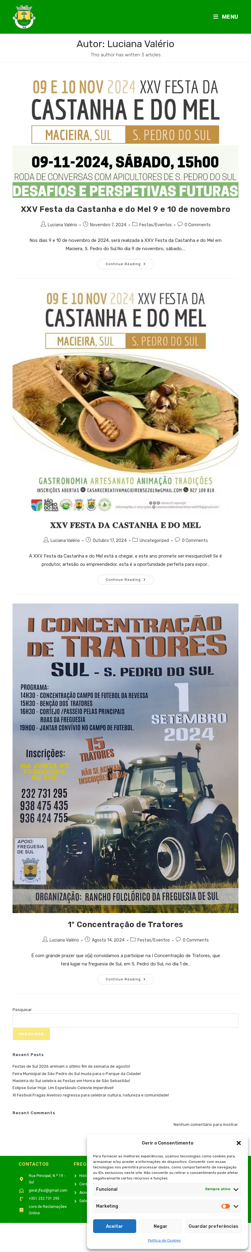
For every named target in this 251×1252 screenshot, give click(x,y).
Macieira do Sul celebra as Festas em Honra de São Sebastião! (71, 1080)
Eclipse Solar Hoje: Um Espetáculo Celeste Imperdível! (63, 1087)
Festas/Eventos (155, 224)
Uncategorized (154, 540)
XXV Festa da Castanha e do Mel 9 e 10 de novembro (125, 209)
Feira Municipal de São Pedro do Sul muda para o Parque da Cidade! (77, 1073)
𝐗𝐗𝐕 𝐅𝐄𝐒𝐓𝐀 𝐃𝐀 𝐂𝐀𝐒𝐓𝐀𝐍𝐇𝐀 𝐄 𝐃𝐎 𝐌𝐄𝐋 (125, 525)
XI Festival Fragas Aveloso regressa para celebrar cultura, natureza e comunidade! (91, 1095)
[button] (239, 1143)
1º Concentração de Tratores (125, 924)
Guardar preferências (213, 1226)
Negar (160, 1226)
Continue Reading (130, 262)
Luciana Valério (62, 224)
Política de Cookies (164, 1240)
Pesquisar (22, 1009)
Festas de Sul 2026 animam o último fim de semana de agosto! (71, 1066)
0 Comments (198, 224)
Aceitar (114, 1226)
